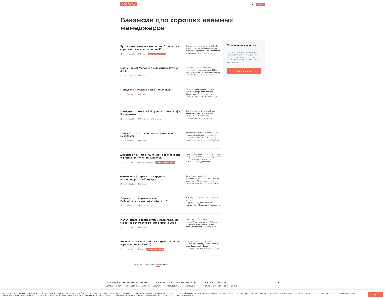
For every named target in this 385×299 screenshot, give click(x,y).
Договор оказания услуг (215, 282)
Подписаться (244, 71)
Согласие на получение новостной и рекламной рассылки (133, 286)
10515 (146, 264)
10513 (134, 264)
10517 (158, 264)
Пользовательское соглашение (182, 286)
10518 (164, 264)
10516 (152, 264)
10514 (140, 264)
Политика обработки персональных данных (126, 282)
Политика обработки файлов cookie (220, 286)
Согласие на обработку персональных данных (175, 282)
